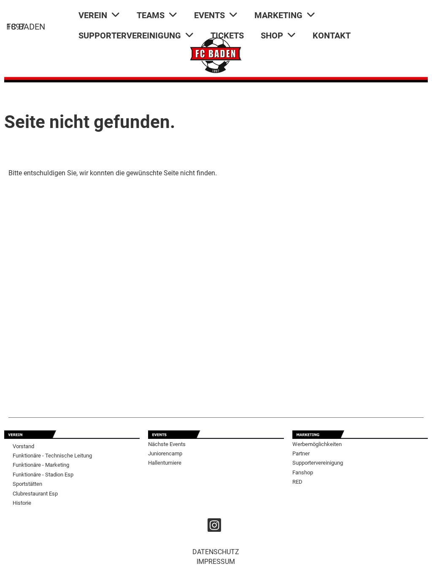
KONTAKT (332, 35)
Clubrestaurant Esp (35, 493)
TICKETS (227, 35)
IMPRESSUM (216, 562)
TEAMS (151, 15)
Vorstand (23, 446)
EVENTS (209, 15)
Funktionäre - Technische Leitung (52, 455)
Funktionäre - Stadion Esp (43, 474)
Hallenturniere (164, 463)
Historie (22, 503)
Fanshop (302, 472)
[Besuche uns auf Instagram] (214, 527)
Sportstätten (27, 484)
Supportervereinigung (317, 463)
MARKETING (278, 15)
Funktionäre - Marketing (41, 465)
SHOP (272, 35)
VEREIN (92, 15)
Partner (301, 453)
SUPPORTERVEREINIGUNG (129, 35)
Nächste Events (167, 444)
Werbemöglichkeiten (317, 444)
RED (297, 482)
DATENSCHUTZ (215, 552)
